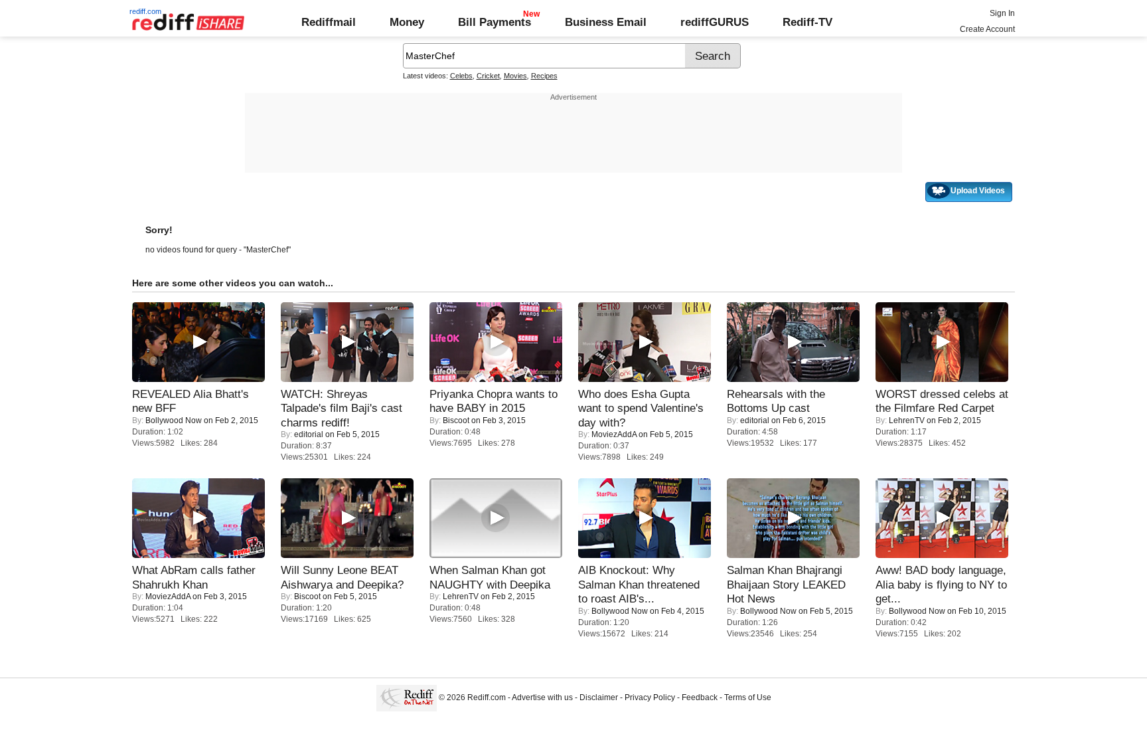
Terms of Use (747, 697)
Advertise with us (542, 697)
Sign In (1002, 13)
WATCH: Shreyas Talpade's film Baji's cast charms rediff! (341, 408)
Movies (515, 76)
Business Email (606, 22)
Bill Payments (494, 22)
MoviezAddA (614, 434)
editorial (308, 434)
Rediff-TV (807, 22)
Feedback (700, 697)
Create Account (987, 29)
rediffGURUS (714, 22)
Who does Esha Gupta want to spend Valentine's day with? (641, 408)
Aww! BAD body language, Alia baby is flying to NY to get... (941, 584)
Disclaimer (598, 697)
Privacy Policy (650, 697)
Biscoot (456, 420)
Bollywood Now (173, 420)
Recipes (544, 76)
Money (407, 22)
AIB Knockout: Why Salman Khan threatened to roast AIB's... (639, 584)
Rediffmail (328, 22)
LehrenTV (907, 420)
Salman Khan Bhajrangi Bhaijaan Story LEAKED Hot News (786, 584)
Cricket (488, 76)
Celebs (461, 76)
